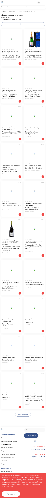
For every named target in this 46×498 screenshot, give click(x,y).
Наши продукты (6, 471)
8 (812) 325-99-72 (38, 449)
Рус (39, 2)
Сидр (2, 451)
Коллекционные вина (8, 454)
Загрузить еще (23, 414)
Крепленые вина (31, 7)
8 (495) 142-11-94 (38, 457)
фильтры (23, 24)
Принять (11, 494)
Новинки (4, 461)
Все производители (7, 457)
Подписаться (31, 435)
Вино (3, 7)
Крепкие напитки (7, 447)
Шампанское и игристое (15, 7)
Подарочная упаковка (8, 464)
